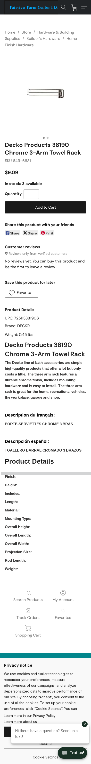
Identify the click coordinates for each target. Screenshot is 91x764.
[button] (34, 7)
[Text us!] (72, 753)
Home (10, 32)
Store (26, 32)
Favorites (63, 617)
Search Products (28, 599)
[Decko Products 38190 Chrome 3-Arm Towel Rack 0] (45, 93)
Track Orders (28, 617)
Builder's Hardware (43, 38)
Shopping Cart (28, 635)
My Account (63, 599)
